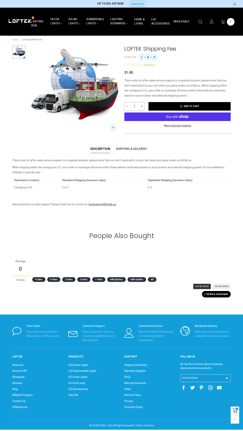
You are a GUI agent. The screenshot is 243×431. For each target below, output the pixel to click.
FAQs (127, 376)
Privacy (128, 401)
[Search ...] (200, 22)
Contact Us (18, 401)
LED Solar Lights (78, 376)
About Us (17, 365)
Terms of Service (145, 425)
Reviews (17, 383)
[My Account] (212, 22)
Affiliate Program (22, 394)
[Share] (142, 57)
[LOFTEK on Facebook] (183, 388)
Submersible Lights (95, 21)
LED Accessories (160, 21)
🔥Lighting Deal (37, 21)
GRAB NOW (137, 4)
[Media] (113, 127)
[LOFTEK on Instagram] (210, 388)
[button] (127, 106)
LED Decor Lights (78, 365)
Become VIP (19, 370)
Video (127, 389)
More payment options (177, 125)
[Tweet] (148, 57)
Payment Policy (133, 407)
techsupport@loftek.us (102, 204)
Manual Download (135, 383)
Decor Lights (55, 21)
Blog (15, 389)
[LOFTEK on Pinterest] (201, 388)
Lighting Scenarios (118, 21)
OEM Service (20, 407)
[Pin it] (154, 57)
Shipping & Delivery (135, 365)
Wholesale (181, 21)
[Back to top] (235, 419)
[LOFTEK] (20, 21)
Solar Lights (73, 21)
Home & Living (139, 21)
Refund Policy (132, 394)
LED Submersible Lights (82, 370)
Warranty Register (135, 370)
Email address (190, 377)
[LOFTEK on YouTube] (219, 388)
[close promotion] (234, 4)
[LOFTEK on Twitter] (192, 388)
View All (73, 394)
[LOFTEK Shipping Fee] (75, 89)
